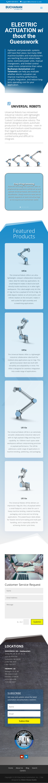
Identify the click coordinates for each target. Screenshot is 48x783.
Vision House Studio (29, 780)
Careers (23, 771)
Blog (27, 768)
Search (34, 768)
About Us (19, 768)
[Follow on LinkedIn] (26, 756)
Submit (37, 621)
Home (10, 768)
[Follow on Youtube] (22, 756)
